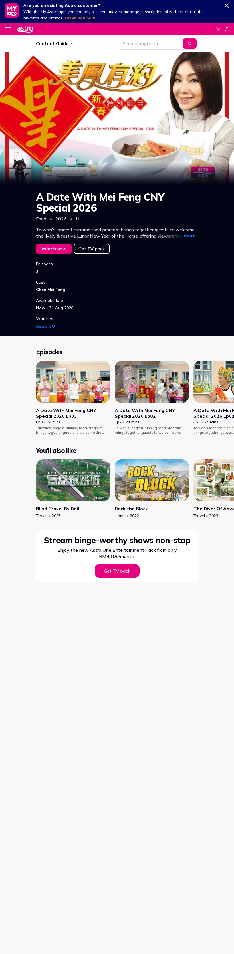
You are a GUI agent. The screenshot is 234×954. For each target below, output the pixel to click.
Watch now (53, 249)
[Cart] (218, 29)
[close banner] (226, 4)
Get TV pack (91, 249)
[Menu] (8, 29)
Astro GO (45, 326)
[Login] (227, 29)
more (190, 235)
